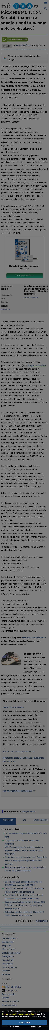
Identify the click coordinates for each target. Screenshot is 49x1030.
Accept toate (24, 1022)
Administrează (13, 1027)
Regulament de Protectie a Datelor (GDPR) (19, 1014)
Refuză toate (35, 1027)
